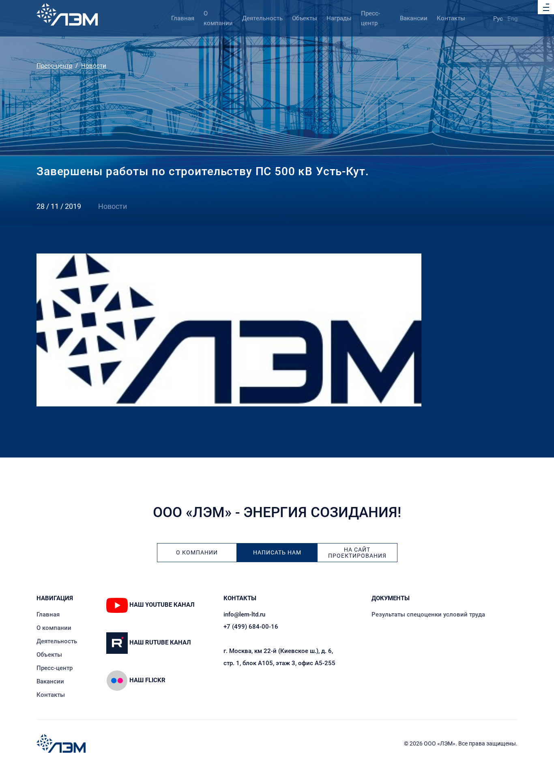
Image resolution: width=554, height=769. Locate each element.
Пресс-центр (54, 65)
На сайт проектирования (357, 553)
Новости (93, 65)
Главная (182, 18)
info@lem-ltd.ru (244, 614)
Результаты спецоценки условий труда (428, 614)
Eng (512, 18)
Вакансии (413, 18)
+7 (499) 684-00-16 (250, 626)
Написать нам (277, 553)
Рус (498, 18)
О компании (197, 553)
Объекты (304, 18)
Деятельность (262, 18)
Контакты (451, 18)
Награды (339, 18)
